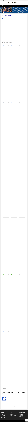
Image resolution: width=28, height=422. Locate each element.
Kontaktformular (3, 417)
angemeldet (6, 406)
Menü (2, 5)
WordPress (18, 420)
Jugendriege (21, 415)
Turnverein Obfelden (13, 2)
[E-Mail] (26, 0)
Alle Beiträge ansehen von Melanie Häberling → (13, 399)
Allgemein (3, 15)
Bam (21, 420)
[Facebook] (25, 0)
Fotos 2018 (6, 15)
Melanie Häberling (6, 18)
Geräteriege (21, 414)
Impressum (11, 414)
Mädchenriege (21, 416)
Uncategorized (10, 15)
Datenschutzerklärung (13, 415)
